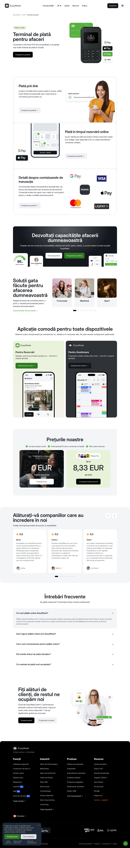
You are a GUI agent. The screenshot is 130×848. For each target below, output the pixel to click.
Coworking (44, 804)
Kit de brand (98, 787)
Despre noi (98, 795)
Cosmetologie (45, 791)
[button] (74, 310)
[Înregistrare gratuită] (65, 99)
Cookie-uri (106, 844)
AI (60, 6)
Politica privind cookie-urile (17, 841)
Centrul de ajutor (100, 764)
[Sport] (107, 292)
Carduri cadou (18, 773)
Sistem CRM (71, 791)
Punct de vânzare (21, 796)
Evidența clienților (74, 778)
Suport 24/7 (98, 769)
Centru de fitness (46, 778)
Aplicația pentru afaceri (78, 365)
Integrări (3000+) (100, 778)
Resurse (76, 6)
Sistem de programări (75, 764)
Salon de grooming (47, 800)
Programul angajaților (75, 782)
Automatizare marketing (76, 773)
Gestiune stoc (18, 778)
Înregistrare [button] (113, 6)
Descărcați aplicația (101, 773)
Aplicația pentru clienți (25, 365)
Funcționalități (48, 6)
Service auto (44, 787)
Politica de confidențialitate (31, 841)
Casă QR (18, 787)
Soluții (66, 6)
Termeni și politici (85, 844)
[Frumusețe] (62, 292)
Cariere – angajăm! (101, 800)
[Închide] (39, 825)
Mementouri (17, 782)
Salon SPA (44, 782)
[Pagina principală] (13, 6)
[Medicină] (84, 292)
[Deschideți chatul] (125, 843)
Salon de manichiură (47, 773)
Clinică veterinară (46, 795)
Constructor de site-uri (21, 769)
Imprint (97, 844)
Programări (71, 769)
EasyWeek (16, 15)
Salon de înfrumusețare (48, 764)
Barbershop (44, 769)
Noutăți (97, 791)
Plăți (16, 791)
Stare (115, 844)
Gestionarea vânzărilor (75, 787)
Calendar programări (21, 764)
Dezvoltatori (98, 782)
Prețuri (84, 6)
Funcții (23, 15)
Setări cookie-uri (8, 841)
